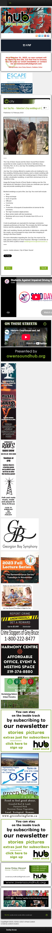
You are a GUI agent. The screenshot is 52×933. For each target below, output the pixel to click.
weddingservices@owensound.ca (35, 241)
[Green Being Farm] (20, 802)
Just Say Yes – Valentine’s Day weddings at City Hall (26, 108)
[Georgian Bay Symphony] (20, 534)
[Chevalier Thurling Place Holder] (26, 45)
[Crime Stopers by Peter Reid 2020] (20, 627)
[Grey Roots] (20, 567)
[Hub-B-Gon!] (26, 62)
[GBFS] (8, 401)
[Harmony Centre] (20, 659)
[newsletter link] (26, 731)
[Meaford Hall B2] (16, 88)
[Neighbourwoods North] (20, 692)
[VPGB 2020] (26, 898)
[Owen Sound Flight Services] (20, 769)
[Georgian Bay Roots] (8, 479)
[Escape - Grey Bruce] (16, 78)
